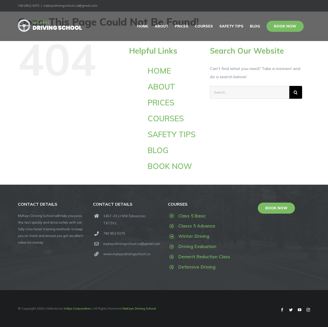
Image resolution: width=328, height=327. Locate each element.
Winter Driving (193, 236)
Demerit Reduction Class (204, 256)
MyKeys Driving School (139, 308)
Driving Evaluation (197, 246)
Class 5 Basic (192, 216)
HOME (159, 71)
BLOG (158, 150)
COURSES (166, 118)
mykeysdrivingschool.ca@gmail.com (70, 5)
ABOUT (161, 87)
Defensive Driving (197, 267)
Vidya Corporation (77, 308)
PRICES (161, 102)
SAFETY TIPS (172, 134)
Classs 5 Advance (196, 226)
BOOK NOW (170, 166)
